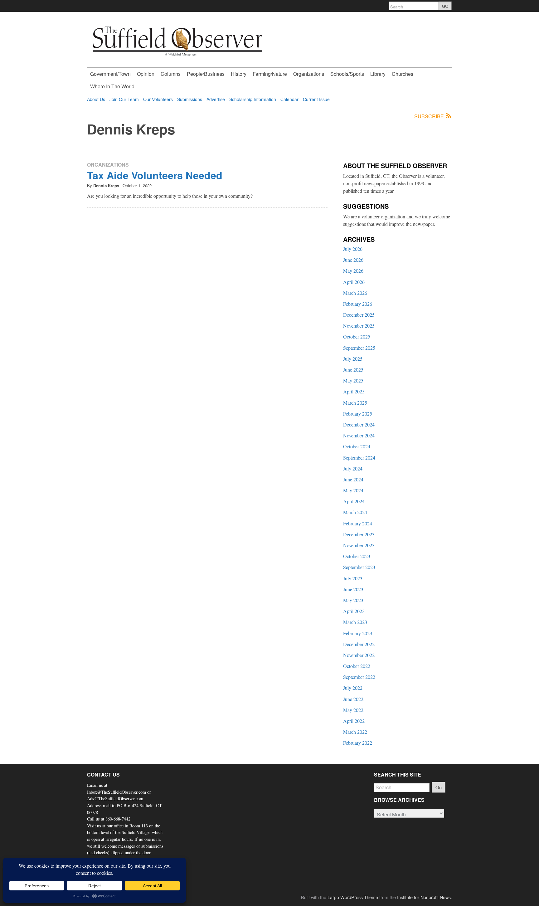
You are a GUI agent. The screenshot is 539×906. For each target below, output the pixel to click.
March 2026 (355, 293)
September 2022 (359, 677)
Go (438, 787)
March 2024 (355, 512)
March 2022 (355, 731)
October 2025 (356, 336)
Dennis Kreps (106, 185)
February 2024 (357, 523)
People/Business (206, 73)
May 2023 (353, 600)
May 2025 (353, 380)
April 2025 (354, 391)
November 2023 (359, 545)
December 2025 (359, 314)
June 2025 (353, 369)
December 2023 (359, 534)
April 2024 (354, 501)
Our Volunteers (158, 99)
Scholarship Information (252, 99)
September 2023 (359, 567)
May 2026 (353, 270)
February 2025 (357, 413)
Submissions (189, 99)
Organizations (308, 73)
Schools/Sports (347, 73)
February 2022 (357, 742)
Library (378, 73)
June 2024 (353, 479)
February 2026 (357, 303)
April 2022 (354, 721)
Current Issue (316, 99)
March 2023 (355, 622)
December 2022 (359, 644)
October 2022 (356, 666)
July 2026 (352, 249)
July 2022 (352, 687)
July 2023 (352, 578)
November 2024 (359, 435)
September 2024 (359, 457)
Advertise (215, 99)
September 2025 (359, 347)
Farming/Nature (270, 73)
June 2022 (353, 699)
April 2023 (354, 611)
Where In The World (112, 86)
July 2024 (352, 468)
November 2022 (359, 655)
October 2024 (356, 446)
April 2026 (354, 282)
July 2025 (352, 358)
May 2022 (353, 710)
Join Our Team (124, 99)
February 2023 (357, 633)
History (238, 73)
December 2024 (359, 424)
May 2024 (353, 490)
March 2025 (355, 402)
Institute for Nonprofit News (424, 897)
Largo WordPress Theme (353, 897)
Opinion (145, 73)
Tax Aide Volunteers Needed (154, 175)
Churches (402, 73)
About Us (96, 99)
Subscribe (429, 116)
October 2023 (356, 556)
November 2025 (359, 325)
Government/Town (110, 73)
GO (445, 6)
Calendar (289, 99)
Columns (171, 73)
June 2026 (353, 259)
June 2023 (353, 589)
